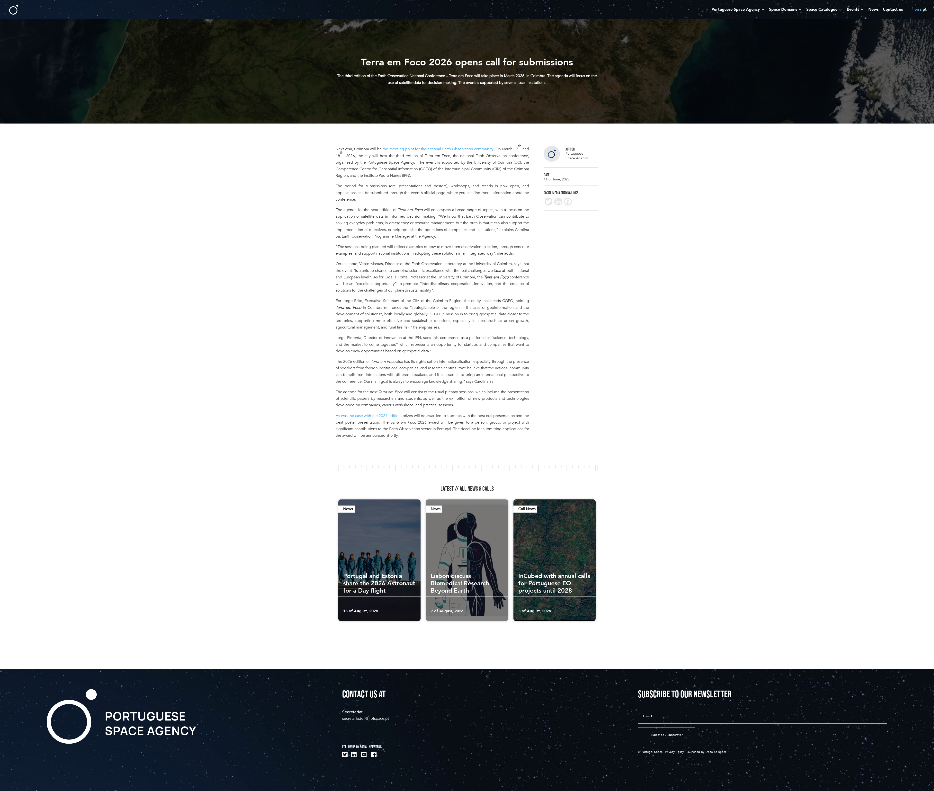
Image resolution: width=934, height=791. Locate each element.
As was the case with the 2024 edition (368, 415)
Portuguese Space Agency (735, 9)
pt (925, 9)
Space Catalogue (821, 9)
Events (853, 9)
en (917, 9)
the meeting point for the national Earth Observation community (438, 149)
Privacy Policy (674, 752)
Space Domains (783, 9)
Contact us (893, 9)
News (873, 9)
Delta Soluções (716, 752)
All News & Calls (477, 488)
